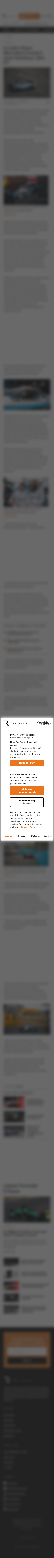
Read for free (27, 762)
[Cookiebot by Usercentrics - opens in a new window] (39, 723)
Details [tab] (35, 836)
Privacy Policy (28, 827)
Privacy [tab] (22, 836)
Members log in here (27, 802)
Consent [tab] (8, 836)
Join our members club (27, 791)
